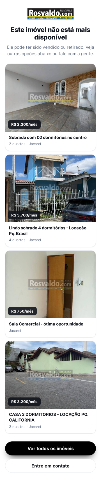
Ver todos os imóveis (50, 448)
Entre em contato (50, 466)
